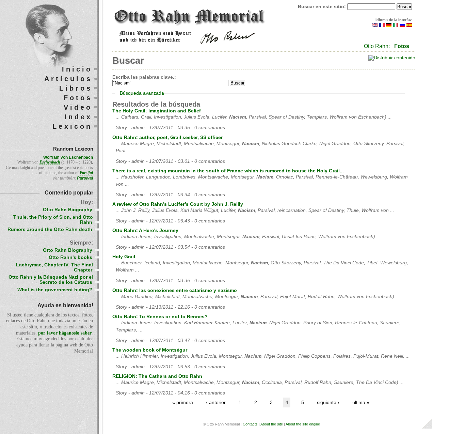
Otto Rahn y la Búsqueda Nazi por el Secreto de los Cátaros (51, 280)
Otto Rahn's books (70, 257)
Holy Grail (123, 256)
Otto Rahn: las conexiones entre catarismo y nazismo (174, 290)
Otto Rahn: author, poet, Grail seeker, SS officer (167, 137)
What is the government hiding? (54, 289)
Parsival (85, 178)
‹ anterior (216, 402)
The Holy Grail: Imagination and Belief (156, 110)
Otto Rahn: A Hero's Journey (145, 230)
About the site (271, 424)
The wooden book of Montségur (149, 350)
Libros (75, 88)
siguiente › (328, 402)
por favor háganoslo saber (65, 333)
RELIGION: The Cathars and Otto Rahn (157, 376)
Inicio (77, 69)
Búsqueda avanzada (142, 93)
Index (78, 117)
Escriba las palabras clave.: (144, 77)
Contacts (250, 424)
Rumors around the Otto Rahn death (49, 229)
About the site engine (303, 424)
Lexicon (72, 126)
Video (78, 107)
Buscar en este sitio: (322, 6)
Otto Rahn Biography (67, 209)
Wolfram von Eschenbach (68, 157)
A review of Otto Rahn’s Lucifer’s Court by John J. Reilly (177, 204)
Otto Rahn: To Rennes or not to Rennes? (160, 316)
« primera (182, 402)
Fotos (401, 46)
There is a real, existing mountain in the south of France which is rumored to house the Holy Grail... (228, 170)
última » (360, 402)
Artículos (68, 78)
